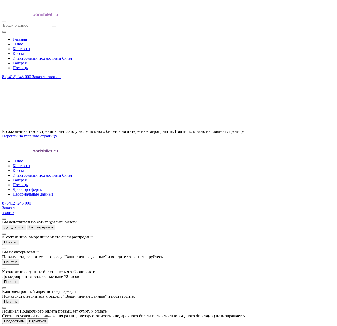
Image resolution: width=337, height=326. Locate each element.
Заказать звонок (46, 76)
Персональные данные (33, 194)
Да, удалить (14, 227)
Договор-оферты (28, 189)
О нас (18, 161)
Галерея (20, 180)
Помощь (20, 184)
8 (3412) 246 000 (17, 76)
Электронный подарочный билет (42, 175)
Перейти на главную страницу (29, 136)
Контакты (21, 166)
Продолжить (14, 321)
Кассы (18, 170)
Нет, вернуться (41, 227)
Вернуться (37, 321)
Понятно (10, 242)
